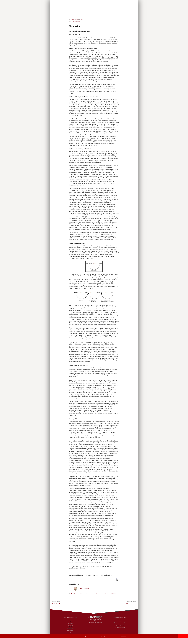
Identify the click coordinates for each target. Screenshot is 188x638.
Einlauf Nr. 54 (56, 604)
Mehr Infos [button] (123, 636)
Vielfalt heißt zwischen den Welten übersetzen (120, 623)
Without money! (131, 604)
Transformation (74, 19)
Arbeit (70, 620)
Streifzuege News (70, 628)
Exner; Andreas (100, 593)
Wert (82, 19)
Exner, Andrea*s (73, 17)
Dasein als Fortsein (120, 625)
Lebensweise (70, 625)
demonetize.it (91, 593)
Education (70, 623)
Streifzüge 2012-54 (75, 21)
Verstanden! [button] (183, 636)
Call (70, 621)
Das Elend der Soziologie (120, 627)
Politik (70, 626)
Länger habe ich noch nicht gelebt (120, 620)
